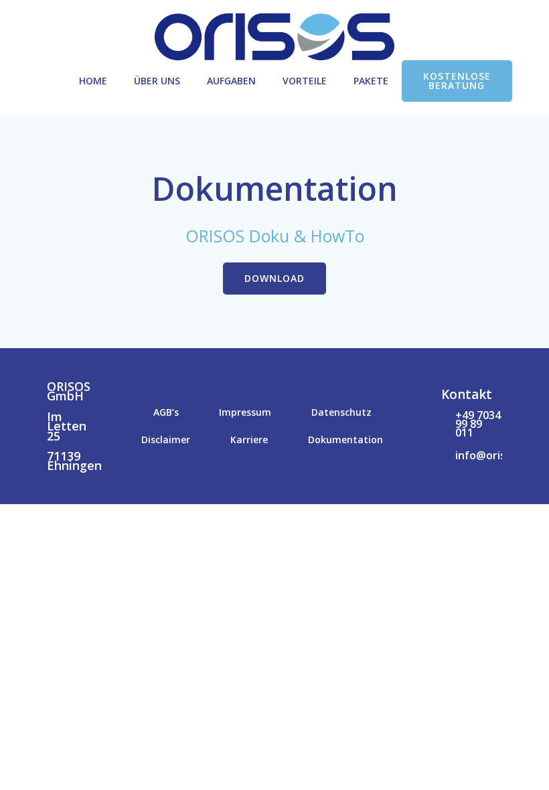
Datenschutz (341, 412)
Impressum (245, 412)
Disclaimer (165, 439)
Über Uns (157, 80)
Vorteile (305, 80)
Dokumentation (345, 439)
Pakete (371, 80)
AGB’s (166, 412)
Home (93, 80)
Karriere (249, 439)
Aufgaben (231, 80)
